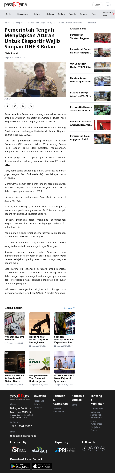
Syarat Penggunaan (96, 422)
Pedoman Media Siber (58, 410)
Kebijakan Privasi (95, 428)
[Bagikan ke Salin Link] (31, 106)
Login (97, 4)
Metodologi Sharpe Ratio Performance (96, 415)
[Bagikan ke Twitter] (15, 106)
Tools (94, 14)
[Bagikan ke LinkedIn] (23, 106)
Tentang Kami (97, 408)
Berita (8, 14)
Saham (37, 14)
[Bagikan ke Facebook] (7, 106)
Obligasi (38, 407)
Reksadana (22, 14)
